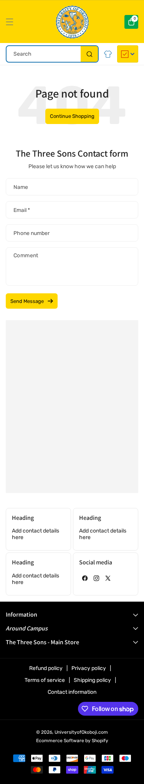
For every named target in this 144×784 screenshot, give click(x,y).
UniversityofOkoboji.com (81, 732)
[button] (11, 22)
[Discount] (127, 54)
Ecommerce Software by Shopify (72, 740)
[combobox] (52, 54)
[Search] (89, 54)
